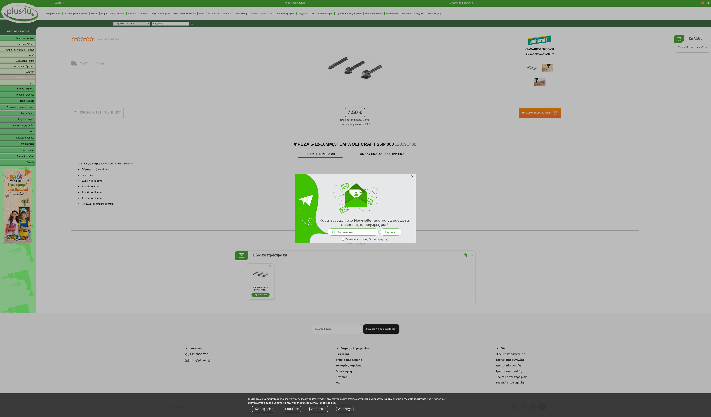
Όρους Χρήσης (378, 239)
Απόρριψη (318, 409)
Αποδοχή (345, 409)
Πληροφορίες (263, 409)
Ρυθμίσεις (292, 409)
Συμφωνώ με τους (367, 239)
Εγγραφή (390, 232)
